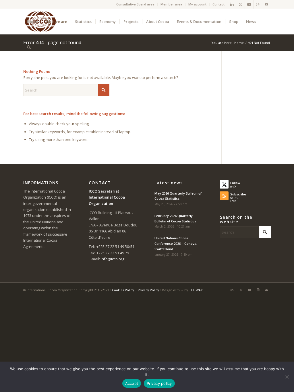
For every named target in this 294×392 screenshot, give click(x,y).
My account (197, 4)
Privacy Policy (148, 290)
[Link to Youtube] (249, 4)
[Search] (28, 47)
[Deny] (287, 377)
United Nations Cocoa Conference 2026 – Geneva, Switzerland (175, 243)
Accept (131, 383)
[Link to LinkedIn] (232, 4)
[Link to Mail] (266, 4)
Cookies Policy (123, 290)
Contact (218, 4)
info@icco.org (112, 258)
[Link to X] (240, 4)
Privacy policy (159, 383)
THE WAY (196, 290)
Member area (171, 4)
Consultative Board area (135, 4)
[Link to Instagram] (258, 4)
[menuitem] (135, 4)
